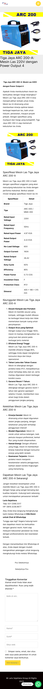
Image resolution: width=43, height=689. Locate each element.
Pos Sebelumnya (22, 563)
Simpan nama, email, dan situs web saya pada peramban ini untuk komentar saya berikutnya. (20, 654)
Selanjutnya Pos (21, 569)
